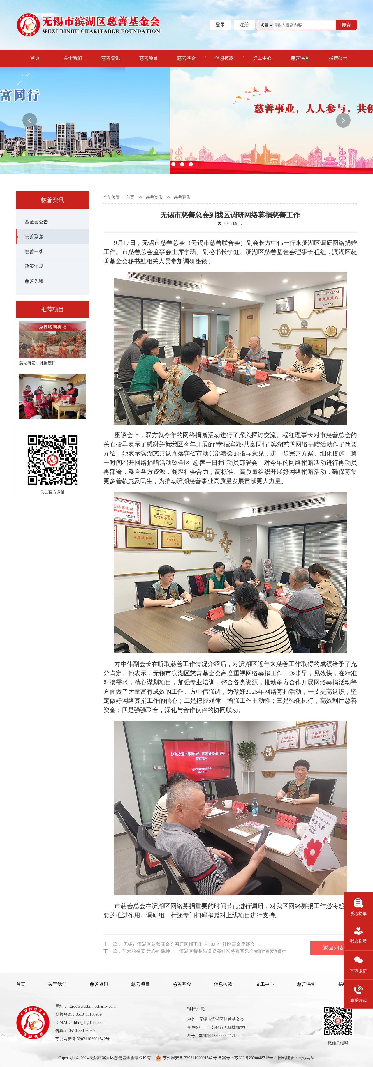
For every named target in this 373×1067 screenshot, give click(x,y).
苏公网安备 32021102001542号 (189, 1058)
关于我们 (73, 58)
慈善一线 (34, 251)
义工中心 (262, 58)
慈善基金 (186, 58)
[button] (29, 120)
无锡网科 (306, 1058)
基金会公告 (36, 221)
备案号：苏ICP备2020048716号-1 (247, 1058)
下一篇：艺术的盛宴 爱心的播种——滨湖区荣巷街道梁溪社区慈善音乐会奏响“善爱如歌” (194, 951)
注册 (244, 24)
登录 (220, 24)
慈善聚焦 (34, 236)
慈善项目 (148, 58)
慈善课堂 (300, 58)
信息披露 (224, 58)
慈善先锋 (34, 281)
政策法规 (34, 266)
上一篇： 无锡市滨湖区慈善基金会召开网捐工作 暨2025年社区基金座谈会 (179, 944)
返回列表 (333, 948)
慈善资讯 (110, 58)
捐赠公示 (338, 58)
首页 (35, 58)
